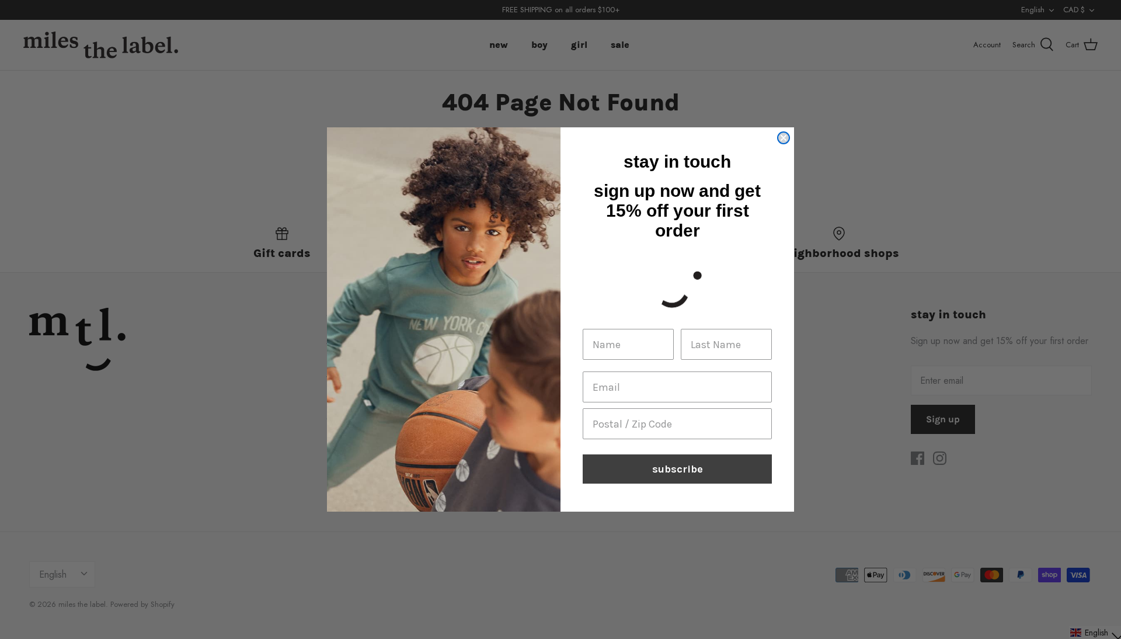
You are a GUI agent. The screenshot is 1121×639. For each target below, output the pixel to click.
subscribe (677, 469)
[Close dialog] (783, 138)
